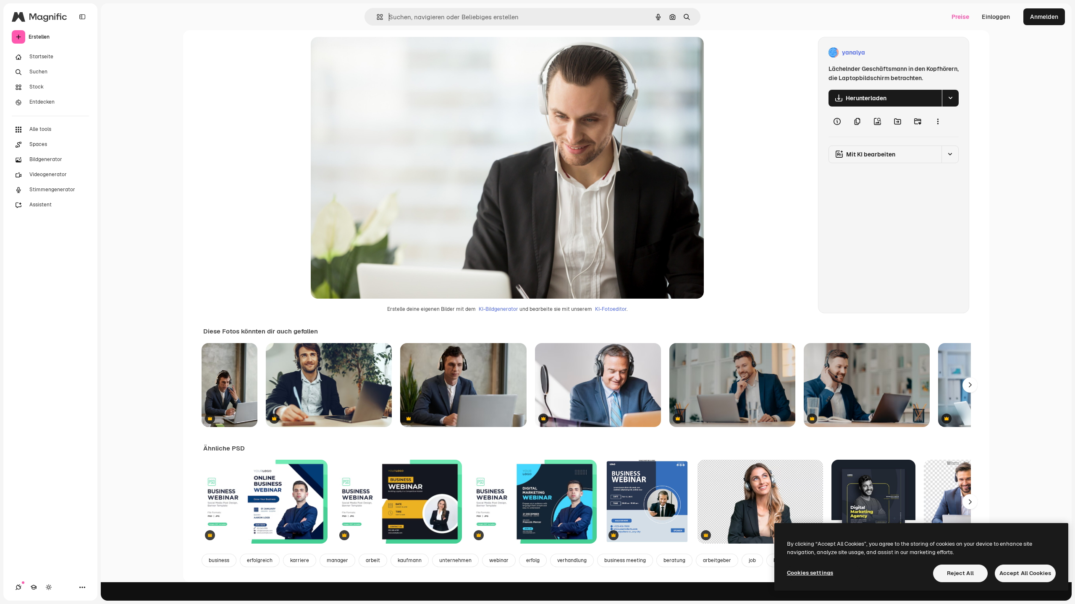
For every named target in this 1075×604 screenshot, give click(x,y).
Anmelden (1044, 17)
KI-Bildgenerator (498, 309)
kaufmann (410, 560)
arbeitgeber (717, 560)
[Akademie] (33, 587)
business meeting (625, 560)
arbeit (373, 560)
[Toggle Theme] (48, 587)
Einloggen (996, 17)
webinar (499, 560)
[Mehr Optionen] (937, 121)
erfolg (533, 560)
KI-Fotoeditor (611, 309)
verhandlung (572, 560)
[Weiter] (970, 385)
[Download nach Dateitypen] (950, 98)
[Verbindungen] (18, 587)
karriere (299, 560)
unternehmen (455, 560)
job (752, 560)
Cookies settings (810, 572)
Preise (960, 17)
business (219, 560)
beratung (674, 560)
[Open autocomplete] (376, 17)
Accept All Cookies (1025, 573)
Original (364, 53)
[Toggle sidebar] (82, 16)
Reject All (960, 573)
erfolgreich (260, 560)
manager (337, 560)
